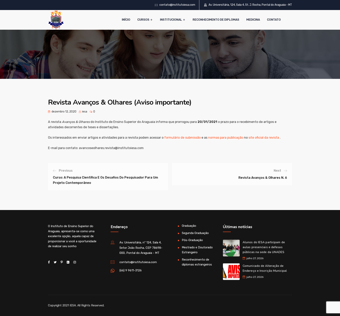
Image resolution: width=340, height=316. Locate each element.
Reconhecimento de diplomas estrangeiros (197, 262)
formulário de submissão (182, 137)
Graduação (189, 226)
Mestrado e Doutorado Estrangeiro (197, 250)
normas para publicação (225, 137)
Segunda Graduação (195, 233)
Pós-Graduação (192, 240)
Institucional (171, 19)
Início (126, 19)
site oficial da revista (264, 137)
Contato (274, 19)
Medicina (253, 19)
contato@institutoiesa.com (177, 4)
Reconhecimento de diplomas (216, 19)
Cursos (143, 19)
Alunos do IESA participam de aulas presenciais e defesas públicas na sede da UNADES (264, 247)
